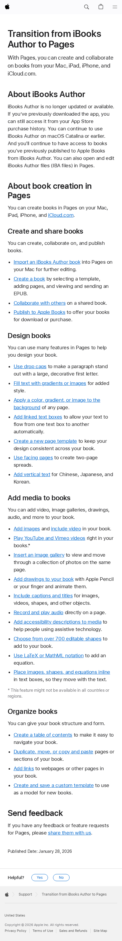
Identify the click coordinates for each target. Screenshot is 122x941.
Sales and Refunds (73, 931)
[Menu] (115, 7)
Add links (24, 768)
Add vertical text (32, 474)
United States (14, 915)
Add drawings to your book (44, 579)
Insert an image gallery (39, 555)
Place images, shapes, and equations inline (62, 672)
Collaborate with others (39, 303)
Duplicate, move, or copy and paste (53, 752)
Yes (40, 878)
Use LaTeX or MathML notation (49, 655)
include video (66, 529)
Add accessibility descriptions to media (57, 622)
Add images (27, 529)
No (61, 878)
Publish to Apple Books (39, 312)
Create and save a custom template (54, 785)
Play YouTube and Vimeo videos (49, 538)
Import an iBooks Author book (47, 262)
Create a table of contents (43, 735)
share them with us (69, 833)
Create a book (29, 279)
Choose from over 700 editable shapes (58, 639)
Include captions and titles (43, 596)
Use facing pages (33, 457)
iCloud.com (60, 215)
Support (25, 894)
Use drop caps (30, 366)
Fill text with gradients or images (50, 383)
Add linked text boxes (38, 417)
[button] (86, 7)
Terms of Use (43, 931)
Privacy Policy (15, 931)
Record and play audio (38, 612)
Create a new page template (45, 441)
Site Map (100, 931)
